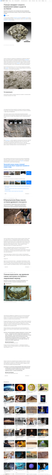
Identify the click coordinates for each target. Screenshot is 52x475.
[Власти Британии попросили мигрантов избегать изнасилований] (31, 456)
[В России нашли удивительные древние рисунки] (43, 456)
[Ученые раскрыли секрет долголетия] (9, 456)
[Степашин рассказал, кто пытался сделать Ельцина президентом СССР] (31, 423)
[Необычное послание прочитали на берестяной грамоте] (31, 445)
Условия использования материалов (33, 474)
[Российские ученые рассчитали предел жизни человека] (43, 434)
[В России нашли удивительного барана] (9, 400)
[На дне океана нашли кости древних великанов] (43, 445)
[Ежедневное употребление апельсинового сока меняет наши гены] (20, 445)
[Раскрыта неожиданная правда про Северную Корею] (9, 468)
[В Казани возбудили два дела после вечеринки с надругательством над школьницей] (43, 423)
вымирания (27, 59)
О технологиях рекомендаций (40, 474)
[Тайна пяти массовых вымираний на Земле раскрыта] (20, 389)
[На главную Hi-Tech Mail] (3, 1)
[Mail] (1, 1)
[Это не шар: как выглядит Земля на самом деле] (9, 389)
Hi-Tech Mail (7, 15)
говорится (22, 160)
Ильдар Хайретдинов (8, 283)
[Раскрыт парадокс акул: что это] (20, 468)
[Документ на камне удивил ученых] (20, 423)
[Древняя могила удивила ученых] (43, 389)
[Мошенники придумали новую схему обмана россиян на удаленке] (20, 456)
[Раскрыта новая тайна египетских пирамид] (31, 400)
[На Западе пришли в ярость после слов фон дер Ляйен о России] (43, 411)
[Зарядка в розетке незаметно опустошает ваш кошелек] (20, 434)
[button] (17, 33)
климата (27, 17)
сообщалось (8, 140)
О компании (3, 474)
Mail (1, 474)
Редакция (28, 474)
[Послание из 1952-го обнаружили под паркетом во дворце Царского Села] (31, 411)
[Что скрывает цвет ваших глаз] (20, 400)
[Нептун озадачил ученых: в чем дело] (31, 468)
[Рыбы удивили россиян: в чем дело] (9, 423)
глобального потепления (17, 17)
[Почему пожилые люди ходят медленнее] (9, 434)
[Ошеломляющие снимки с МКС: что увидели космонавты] (43, 400)
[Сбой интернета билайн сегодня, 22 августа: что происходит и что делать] (9, 445)
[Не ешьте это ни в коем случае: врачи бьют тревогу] (31, 389)
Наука (14, 272)
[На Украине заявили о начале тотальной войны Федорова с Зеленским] (31, 434)
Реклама (6, 474)
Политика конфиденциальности (47, 474)
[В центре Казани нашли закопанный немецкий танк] (9, 411)
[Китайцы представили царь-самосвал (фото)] (20, 411)
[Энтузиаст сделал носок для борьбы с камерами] (43, 468)
